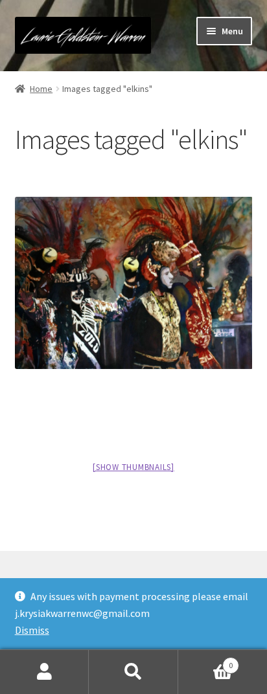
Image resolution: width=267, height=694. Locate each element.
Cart (205, 660)
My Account (44, 672)
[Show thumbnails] (133, 467)
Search (133, 672)
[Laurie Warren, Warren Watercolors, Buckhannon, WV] (134, 283)
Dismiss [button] (32, 629)
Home (41, 89)
